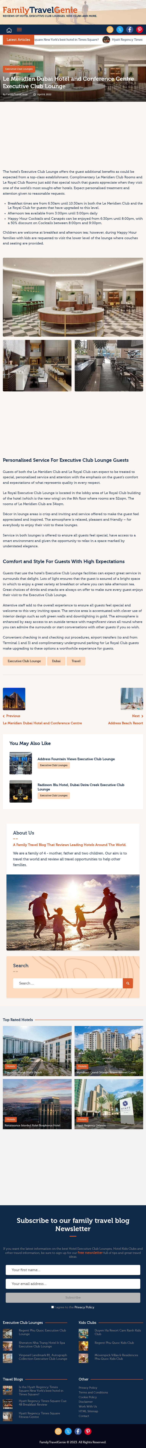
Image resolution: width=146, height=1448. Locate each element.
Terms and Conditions (93, 1392)
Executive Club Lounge (24, 661)
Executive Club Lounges (19, 68)
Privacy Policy (84, 1307)
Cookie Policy (88, 1397)
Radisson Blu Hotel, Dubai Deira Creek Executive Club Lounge (81, 787)
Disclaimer (86, 1402)
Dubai (56, 661)
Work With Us (88, 1406)
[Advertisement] (37, 136)
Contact (84, 1416)
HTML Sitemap (88, 1411)
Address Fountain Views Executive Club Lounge (76, 759)
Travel (76, 661)
